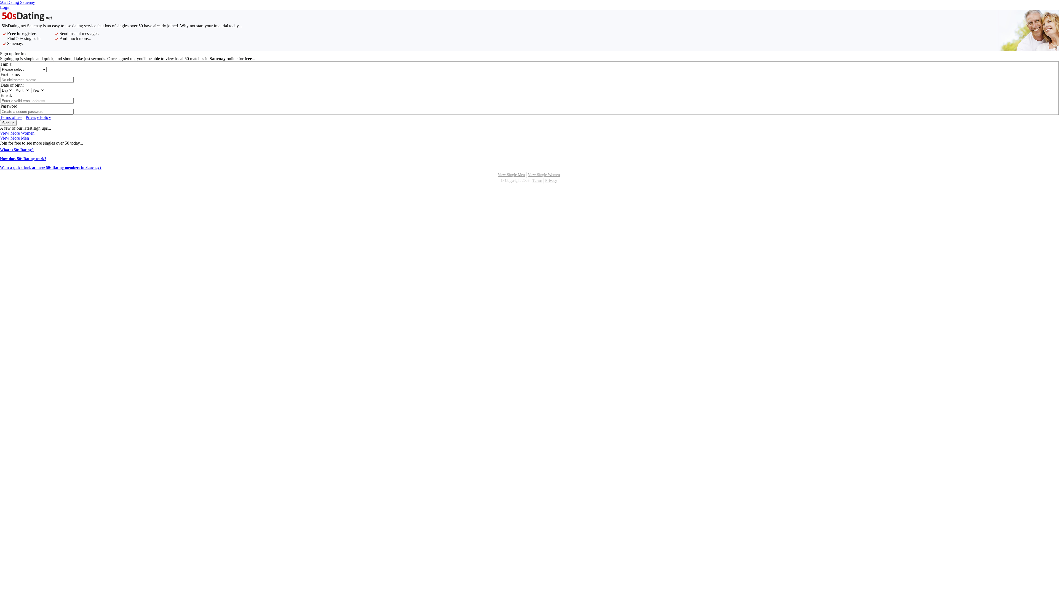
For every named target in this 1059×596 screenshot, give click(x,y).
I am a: (6, 64)
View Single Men (511, 175)
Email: (6, 95)
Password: (9, 106)
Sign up (8, 123)
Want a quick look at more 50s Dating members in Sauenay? (50, 168)
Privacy (551, 181)
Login (5, 7)
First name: (10, 74)
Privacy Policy (38, 117)
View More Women (17, 133)
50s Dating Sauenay (17, 2)
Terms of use (11, 117)
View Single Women (544, 175)
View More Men (14, 138)
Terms (537, 181)
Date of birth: (12, 85)
